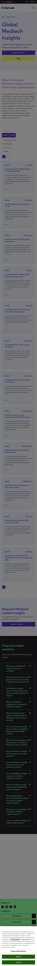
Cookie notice (15, 939)
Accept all (18, 962)
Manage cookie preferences (18, 951)
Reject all (18, 956)
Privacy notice (25, 939)
